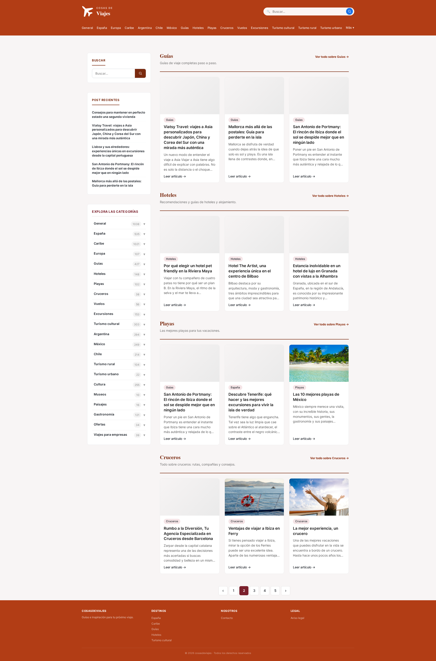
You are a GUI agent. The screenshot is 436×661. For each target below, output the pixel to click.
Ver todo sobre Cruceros (329, 458)
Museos (100, 394)
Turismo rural (307, 28)
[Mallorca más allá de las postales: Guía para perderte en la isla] (254, 95)
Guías (185, 28)
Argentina (145, 28)
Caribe (129, 28)
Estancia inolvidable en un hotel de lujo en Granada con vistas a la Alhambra (316, 271)
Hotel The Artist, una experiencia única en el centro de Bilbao (249, 271)
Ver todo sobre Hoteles (330, 196)
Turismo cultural (283, 28)
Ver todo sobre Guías (332, 56)
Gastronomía (104, 414)
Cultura (99, 384)
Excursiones (259, 28)
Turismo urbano (331, 28)
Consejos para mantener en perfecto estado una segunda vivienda (118, 115)
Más (350, 27)
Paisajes (100, 404)
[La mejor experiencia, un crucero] (319, 497)
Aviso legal (297, 618)
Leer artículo (175, 176)
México (172, 28)
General (87, 28)
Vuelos (242, 28)
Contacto (227, 618)
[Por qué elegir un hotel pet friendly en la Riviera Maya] (189, 234)
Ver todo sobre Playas (331, 324)
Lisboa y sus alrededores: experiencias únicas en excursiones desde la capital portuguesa (118, 151)
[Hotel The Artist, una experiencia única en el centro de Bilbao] (254, 234)
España (102, 28)
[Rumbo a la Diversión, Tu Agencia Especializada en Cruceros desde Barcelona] (189, 497)
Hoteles (198, 28)
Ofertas (99, 424)
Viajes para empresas (110, 434)
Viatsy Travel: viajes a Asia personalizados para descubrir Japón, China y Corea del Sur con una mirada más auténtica (116, 132)
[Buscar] (349, 11)
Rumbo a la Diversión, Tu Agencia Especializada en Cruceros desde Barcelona (188, 533)
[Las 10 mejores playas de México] (319, 363)
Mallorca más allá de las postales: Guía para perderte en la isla (116, 183)
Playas (212, 28)
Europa (116, 28)
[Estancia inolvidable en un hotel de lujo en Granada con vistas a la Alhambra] (319, 234)
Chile (159, 28)
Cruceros (226, 28)
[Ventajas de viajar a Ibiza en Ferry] (254, 497)
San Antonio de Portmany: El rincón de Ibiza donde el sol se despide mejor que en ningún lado (118, 168)
